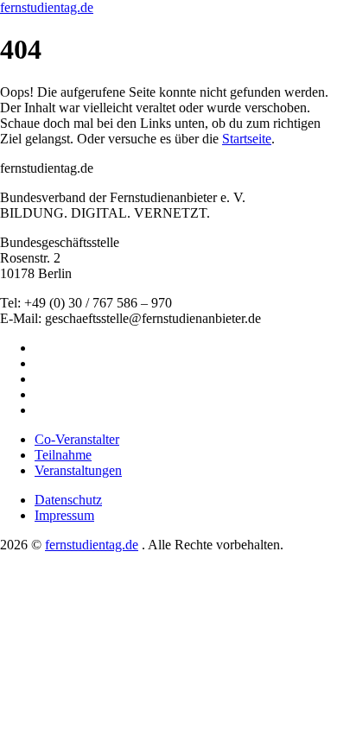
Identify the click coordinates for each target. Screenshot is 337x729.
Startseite (246, 138)
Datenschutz (68, 499)
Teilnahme (63, 454)
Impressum (64, 515)
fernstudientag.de (46, 7)
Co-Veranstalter (77, 439)
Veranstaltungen (78, 470)
